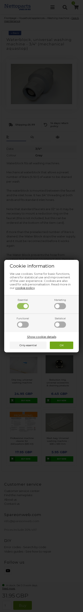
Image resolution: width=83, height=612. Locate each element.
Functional (23, 318)
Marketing (60, 300)
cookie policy (25, 288)
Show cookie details (41, 336)
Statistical (60, 318)
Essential (23, 300)
